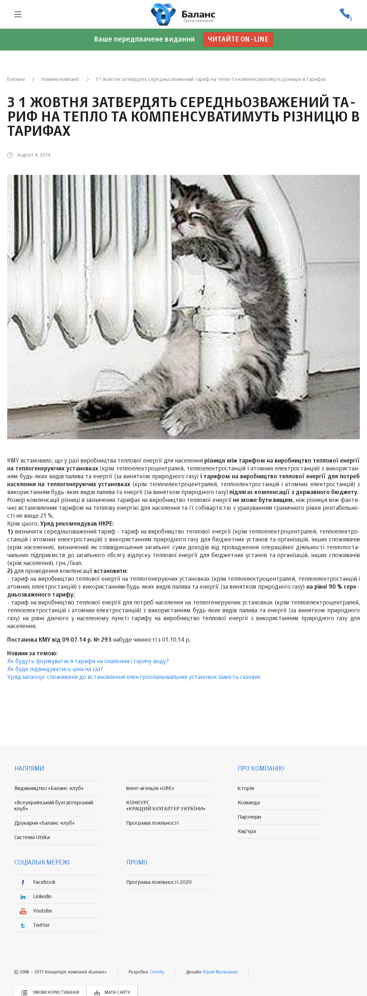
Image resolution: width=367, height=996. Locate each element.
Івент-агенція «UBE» (150, 788)
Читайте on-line (238, 39)
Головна (16, 79)
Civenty (157, 972)
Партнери (249, 817)
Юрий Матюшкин (220, 972)
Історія (246, 788)
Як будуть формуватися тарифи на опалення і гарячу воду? (88, 662)
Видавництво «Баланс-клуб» (49, 788)
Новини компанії (60, 79)
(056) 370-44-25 (345, 14)
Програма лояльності (152, 823)
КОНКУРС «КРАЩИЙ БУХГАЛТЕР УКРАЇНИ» (165, 805)
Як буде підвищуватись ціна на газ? (55, 669)
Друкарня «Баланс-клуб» (44, 823)
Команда (249, 802)
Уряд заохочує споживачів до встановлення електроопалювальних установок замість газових (134, 677)
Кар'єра (247, 831)
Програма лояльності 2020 (159, 882)
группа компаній (183, 14)
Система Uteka (32, 837)
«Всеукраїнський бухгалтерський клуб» (53, 805)
